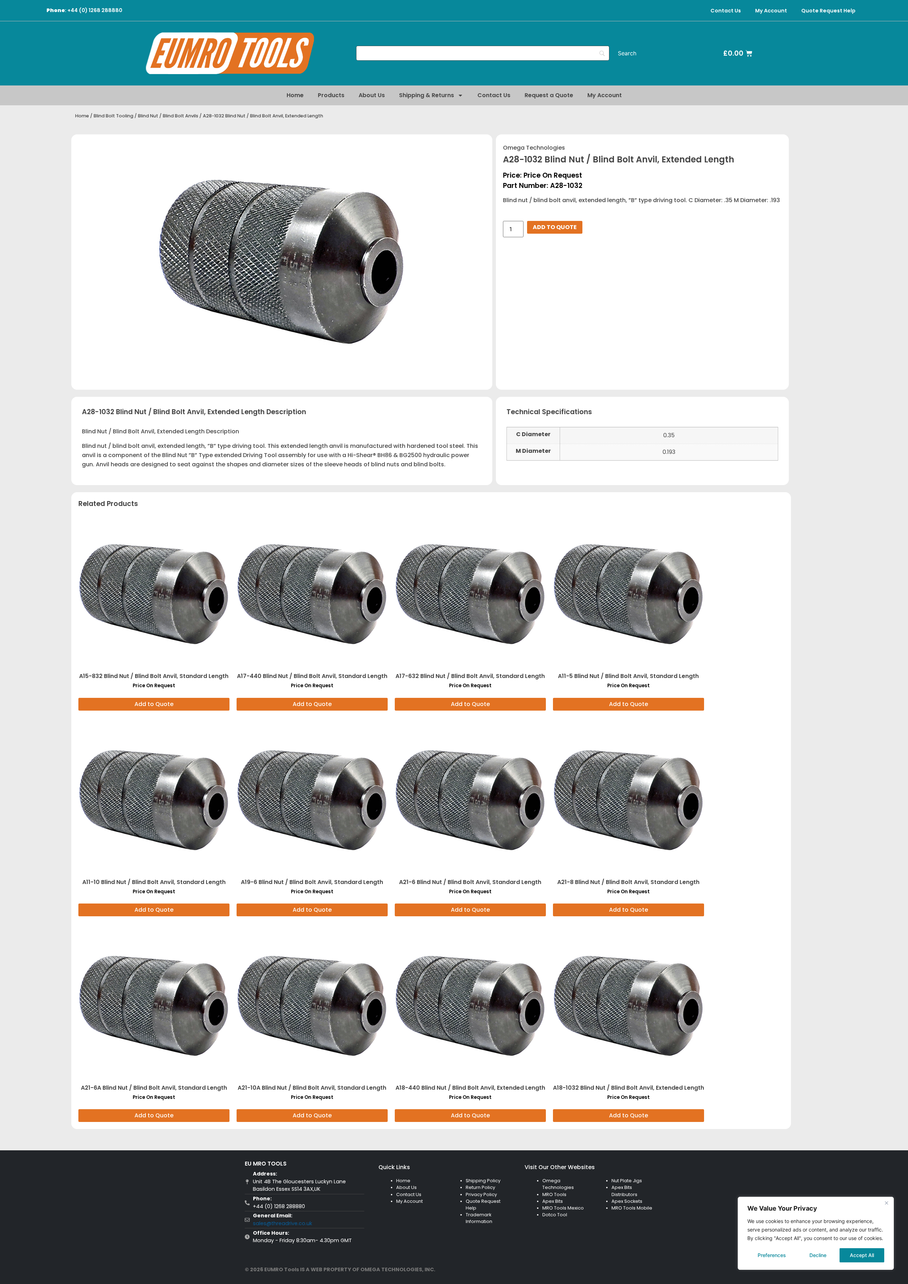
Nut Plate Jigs (626, 1181)
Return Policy (480, 1187)
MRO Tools (554, 1194)
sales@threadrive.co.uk (282, 1223)
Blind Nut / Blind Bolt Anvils (168, 116)
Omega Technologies (534, 148)
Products (331, 95)
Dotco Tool (554, 1215)
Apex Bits (552, 1201)
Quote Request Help (828, 10)
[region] (816, 1233)
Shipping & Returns (426, 95)
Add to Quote (555, 227)
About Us (372, 95)
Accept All (862, 1255)
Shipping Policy (483, 1181)
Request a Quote (549, 95)
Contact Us (725, 10)
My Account (771, 10)
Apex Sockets (626, 1201)
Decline (817, 1255)
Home (295, 95)
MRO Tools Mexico (563, 1208)
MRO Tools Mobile (631, 1208)
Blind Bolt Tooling (113, 116)
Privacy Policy (481, 1194)
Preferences (772, 1255)
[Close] (886, 1203)
